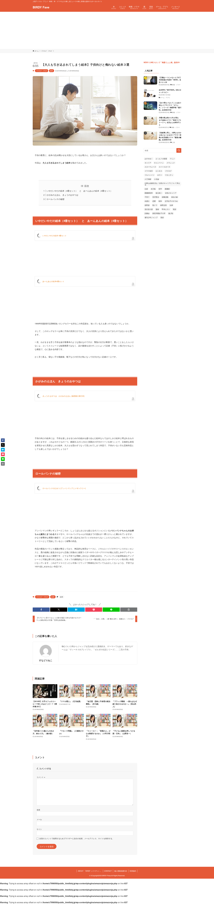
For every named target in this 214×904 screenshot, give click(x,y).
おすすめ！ (149, 158)
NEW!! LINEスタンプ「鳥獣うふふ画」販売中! (162, 62)
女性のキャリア (170, 193)
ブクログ (168, 171)
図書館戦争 (149, 193)
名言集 (153, 189)
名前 (38, 809)
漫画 (157, 209)
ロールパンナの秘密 (55, 199)
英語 (174, 209)
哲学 (160, 189)
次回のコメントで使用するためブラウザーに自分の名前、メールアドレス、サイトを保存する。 (76, 838)
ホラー (159, 175)
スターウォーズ (150, 167)
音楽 (162, 217)
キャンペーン (159, 163)
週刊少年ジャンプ (151, 217)
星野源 (147, 205)
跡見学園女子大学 (158, 213)
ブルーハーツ (149, 175)
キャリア (148, 163)
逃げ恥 (170, 213)
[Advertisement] (107, 30)
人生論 (156, 179)
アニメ (172, 158)
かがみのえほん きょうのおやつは (62, 194)
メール (39, 819)
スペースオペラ (164, 167)
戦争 (160, 201)
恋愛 (154, 201)
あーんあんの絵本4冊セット (53, 281)
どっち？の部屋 (161, 158)
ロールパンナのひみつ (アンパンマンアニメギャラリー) (64, 488)
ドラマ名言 (149, 171)
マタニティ (169, 175)
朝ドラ (154, 205)
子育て (147, 197)
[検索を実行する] (178, 150)
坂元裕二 (159, 193)
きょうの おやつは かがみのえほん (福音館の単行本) (63, 396)
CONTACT (108, 871)
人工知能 (148, 179)
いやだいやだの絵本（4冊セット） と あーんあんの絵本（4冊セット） (79, 190)
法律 (171, 205)
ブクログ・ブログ (41, 71)
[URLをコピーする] (128, 609)
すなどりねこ (45, 660)
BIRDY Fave (41, 7)
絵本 (51, 71)
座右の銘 (174, 197)
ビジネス (159, 171)
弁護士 (147, 201)
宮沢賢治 (155, 197)
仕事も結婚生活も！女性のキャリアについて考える (162, 184)
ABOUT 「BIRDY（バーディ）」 (90, 871)
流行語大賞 (149, 209)
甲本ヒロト (166, 209)
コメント (41, 777)
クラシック (171, 163)
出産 (146, 189)
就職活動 (165, 197)
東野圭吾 (163, 205)
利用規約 (133, 871)
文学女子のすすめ (171, 201)
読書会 (147, 213)
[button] (41, 609)
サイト (39, 829)
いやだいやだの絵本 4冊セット (54, 235)
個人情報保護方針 (120, 871)
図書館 (167, 189)
